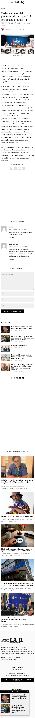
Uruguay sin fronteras (19, 345)
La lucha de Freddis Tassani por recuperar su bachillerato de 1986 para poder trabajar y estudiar (22, 367)
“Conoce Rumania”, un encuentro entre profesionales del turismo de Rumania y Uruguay (15, 619)
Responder (12, 237)
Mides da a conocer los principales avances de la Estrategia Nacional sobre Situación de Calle (17, 584)
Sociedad (3, 8)
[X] (16, 168)
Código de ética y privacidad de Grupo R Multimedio (17, 680)
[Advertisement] (17, 193)
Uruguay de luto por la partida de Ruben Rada (17, 516)
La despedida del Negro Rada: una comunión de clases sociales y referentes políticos (22, 338)
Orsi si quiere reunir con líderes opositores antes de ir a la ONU (22, 327)
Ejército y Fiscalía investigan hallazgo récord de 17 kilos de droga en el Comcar (21, 356)
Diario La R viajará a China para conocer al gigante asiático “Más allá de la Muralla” (16, 550)
